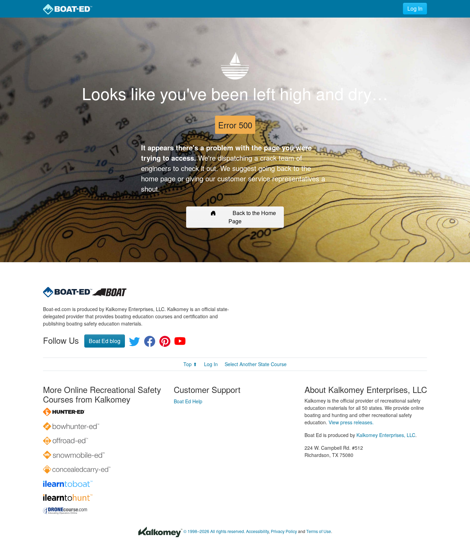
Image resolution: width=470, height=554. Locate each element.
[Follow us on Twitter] (134, 343)
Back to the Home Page (252, 217)
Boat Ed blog (104, 341)
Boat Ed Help (188, 401)
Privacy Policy (284, 531)
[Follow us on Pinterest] (164, 343)
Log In (415, 8)
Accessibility (257, 531)
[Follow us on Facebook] (149, 343)
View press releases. (351, 422)
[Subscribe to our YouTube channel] (179, 343)
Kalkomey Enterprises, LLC (385, 435)
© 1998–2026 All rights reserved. (214, 531)
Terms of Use (318, 531)
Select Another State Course (256, 364)
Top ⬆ (190, 364)
